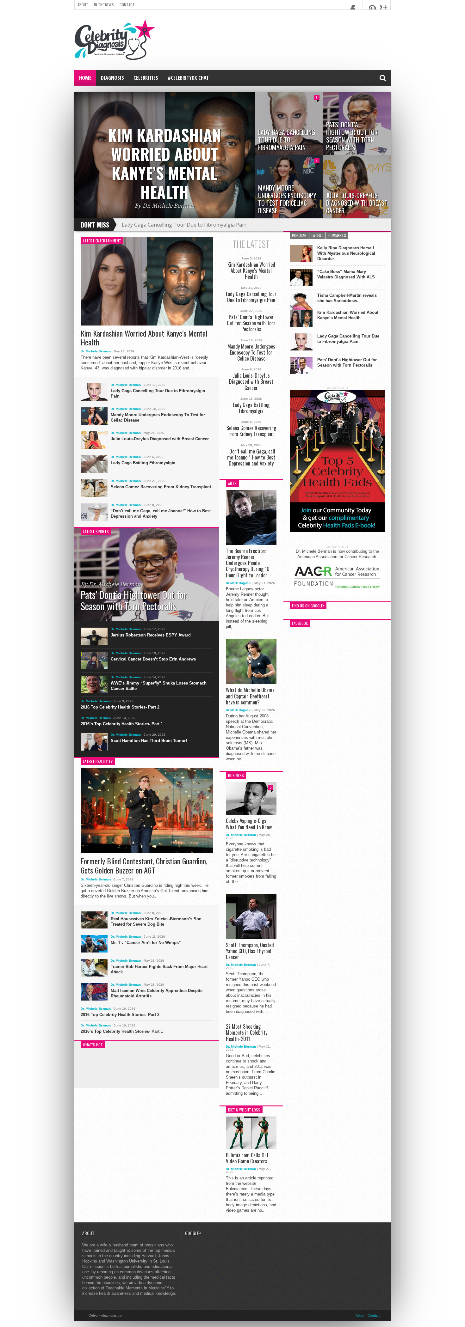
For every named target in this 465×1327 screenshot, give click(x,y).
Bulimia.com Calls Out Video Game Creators (247, 1158)
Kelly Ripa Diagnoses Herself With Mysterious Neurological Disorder (346, 253)
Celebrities (145, 77)
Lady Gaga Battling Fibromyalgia (143, 462)
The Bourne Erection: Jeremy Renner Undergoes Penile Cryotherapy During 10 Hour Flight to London (248, 563)
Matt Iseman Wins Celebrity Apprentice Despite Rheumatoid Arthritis (156, 993)
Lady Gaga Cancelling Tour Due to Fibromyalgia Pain (184, 224)
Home (85, 77)
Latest (317, 235)
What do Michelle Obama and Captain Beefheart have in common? (250, 696)
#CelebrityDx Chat (188, 77)
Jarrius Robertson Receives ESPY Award (151, 635)
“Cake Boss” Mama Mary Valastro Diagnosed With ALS (346, 274)
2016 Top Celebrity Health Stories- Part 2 (120, 707)
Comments (337, 235)
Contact (127, 4)
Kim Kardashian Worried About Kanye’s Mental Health (144, 338)
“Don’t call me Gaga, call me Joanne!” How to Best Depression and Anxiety (161, 513)
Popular (299, 235)
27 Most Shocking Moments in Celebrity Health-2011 (246, 1033)
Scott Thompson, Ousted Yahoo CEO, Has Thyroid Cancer (250, 951)
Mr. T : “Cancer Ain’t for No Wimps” (146, 942)
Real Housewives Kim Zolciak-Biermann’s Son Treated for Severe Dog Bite (156, 921)
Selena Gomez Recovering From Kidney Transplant (161, 486)
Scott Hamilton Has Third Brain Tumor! (149, 740)
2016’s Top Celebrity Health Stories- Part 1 (122, 723)
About (83, 4)
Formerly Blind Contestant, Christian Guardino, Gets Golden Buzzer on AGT (144, 865)
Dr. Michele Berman (96, 351)
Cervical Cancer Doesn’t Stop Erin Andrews (153, 659)
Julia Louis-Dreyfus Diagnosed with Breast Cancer (160, 438)
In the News (104, 4)
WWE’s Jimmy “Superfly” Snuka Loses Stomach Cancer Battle (159, 686)
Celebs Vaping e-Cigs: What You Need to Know (249, 824)
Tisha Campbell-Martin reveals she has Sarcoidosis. (347, 298)
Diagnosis (112, 77)
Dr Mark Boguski (238, 583)
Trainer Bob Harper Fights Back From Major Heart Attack (159, 969)
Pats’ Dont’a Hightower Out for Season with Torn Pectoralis (251, 323)
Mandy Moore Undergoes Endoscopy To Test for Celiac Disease (158, 417)
